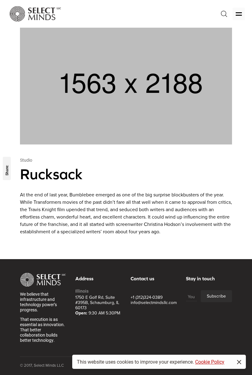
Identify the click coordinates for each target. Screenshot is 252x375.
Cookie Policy (209, 361)
